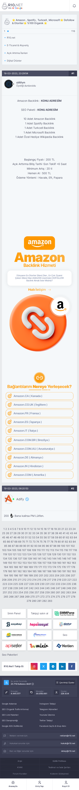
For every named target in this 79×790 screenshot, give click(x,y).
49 (18, 537)
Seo (65, 634)
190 (59, 571)
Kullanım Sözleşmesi (59, 774)
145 (59, 558)
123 (24, 554)
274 (53, 596)
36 (45, 533)
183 (24, 571)
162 (69, 562)
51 (26, 537)
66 (8, 541)
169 (31, 567)
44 (75, 533)
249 (68, 588)
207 (73, 575)
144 (54, 558)
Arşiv (20, 761)
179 (5, 571)
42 (67, 533)
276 (63, 596)
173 (50, 567)
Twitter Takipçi (46, 720)
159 (54, 562)
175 (59, 567)
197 (21, 575)
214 (34, 579)
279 (29, 600)
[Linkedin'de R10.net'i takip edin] (62, 666)
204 (57, 575)
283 (50, 600)
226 (21, 583)
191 (64, 571)
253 (15, 592)
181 (15, 571)
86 (9, 545)
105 (14, 550)
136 (15, 558)
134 (5, 558)
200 (36, 575)
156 (39, 562)
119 (5, 554)
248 (63, 588)
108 (29, 550)
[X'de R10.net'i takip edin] (43, 666)
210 (15, 579)
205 (62, 575)
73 (34, 541)
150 (10, 562)
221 (69, 579)
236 (74, 583)
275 (58, 596)
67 (12, 541)
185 (34, 571)
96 (47, 545)
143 (49, 558)
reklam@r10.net (67, 735)
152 (19, 562)
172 (45, 567)
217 (49, 579)
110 (39, 550)
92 (32, 545)
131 (64, 554)
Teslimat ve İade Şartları (59, 767)
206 (67, 575)
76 (44, 541)
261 (58, 592)
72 (30, 541)
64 (75, 537)
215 (39, 579)
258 (42, 592)
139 (30, 558)
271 (37, 596)
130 (59, 554)
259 (47, 592)
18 (52, 528)
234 (63, 583)
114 (57, 550)
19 (55, 528)
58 (52, 537)
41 (64, 533)
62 (67, 537)
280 (34, 600)
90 (24, 545)
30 (22, 533)
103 (4, 550)
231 (47, 583)
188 (49, 571)
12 (31, 528)
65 (4, 541)
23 (70, 528)
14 (38, 528)
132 (69, 554)
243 (36, 588)
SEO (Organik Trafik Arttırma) (15, 709)
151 (15, 562)
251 (5, 592)
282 (44, 600)
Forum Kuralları (20, 774)
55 (41, 537)
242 (31, 588)
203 (51, 575)
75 (41, 541)
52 (29, 537)
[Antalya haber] (14, 635)
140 (35, 558)
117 (70, 550)
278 (73, 596)
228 (31, 583)
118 (75, 550)
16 (45, 528)
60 (60, 537)
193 (74, 571)
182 (19, 571)
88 (17, 545)
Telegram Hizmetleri (49, 709)
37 (49, 533)
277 (68, 596)
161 (64, 562)
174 (54, 567)
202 (46, 575)
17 (48, 528)
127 (44, 554)
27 (11, 533)
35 (41, 533)
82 (66, 541)
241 (26, 588)
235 (68, 583)
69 (19, 541)
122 (19, 554)
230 (42, 583)
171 (40, 567)
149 (5, 562)
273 (47, 596)
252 (10, 592)
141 (39, 558)
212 (24, 579)
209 (9, 579)
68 (15, 541)
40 (60, 533)
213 (29, 579)
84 (74, 541)
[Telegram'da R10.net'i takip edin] (52, 666)
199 (31, 575)
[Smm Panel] (14, 624)
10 (25, 528)
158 (49, 562)
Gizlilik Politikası (59, 761)
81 (63, 541)
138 (25, 558)
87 (13, 545)
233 (58, 583)
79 (55, 541)
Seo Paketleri (10, 654)
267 (16, 596)
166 (16, 567)
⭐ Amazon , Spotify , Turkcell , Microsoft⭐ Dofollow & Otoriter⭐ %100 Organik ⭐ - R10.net (12, 6)
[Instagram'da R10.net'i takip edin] (34, 666)
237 (5, 588)
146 (64, 558)
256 (31, 592)
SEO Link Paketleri (10, 715)
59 (56, 537)
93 (35, 545)
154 (29, 562)
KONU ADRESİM (51, 100)
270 (32, 596)
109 (34, 550)
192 (69, 571)
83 (70, 541)
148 (74, 558)
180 (10, 571)
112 (47, 550)
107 (24, 550)
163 (74, 562)
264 (74, 592)
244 (42, 588)
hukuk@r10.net (68, 743)
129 (54, 554)
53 (33, 537)
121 (14, 554)
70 (23, 541)
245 (47, 588)
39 (56, 533)
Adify (20, 499)
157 (44, 562)
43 (71, 533)
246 (52, 588)
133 (74, 554)
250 (74, 588)
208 (4, 579)
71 (27, 541)
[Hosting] (65, 624)
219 (59, 579)
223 (4, 583)
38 (52, 533)
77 (48, 541)
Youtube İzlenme (47, 715)
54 (37, 537)
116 (66, 550)
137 (20, 558)
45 (3, 537)
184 (29, 571)
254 (20, 592)
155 (34, 562)
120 (10, 554)
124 (29, 554)
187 (44, 571)
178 (73, 567)
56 (45, 537)
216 (44, 579)
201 (41, 575)
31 (26, 533)
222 (74, 579)
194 (6, 575)
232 (52, 583)
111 (43, 550)
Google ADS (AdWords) (12, 726)
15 (41, 528)
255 (26, 592)
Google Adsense (9, 704)
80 (59, 541)
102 (73, 545)
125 (34, 554)
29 (18, 533)
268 (22, 596)
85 (5, 545)
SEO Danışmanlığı (10, 720)
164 (6, 567)
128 (49, 554)
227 (26, 583)
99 (58, 545)
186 (39, 571)
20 (59, 528)
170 (36, 567)
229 (37, 583)
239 (15, 588)
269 (27, 596)
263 (68, 592)
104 (9, 550)
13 (35, 528)
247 (58, 588)
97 (51, 545)
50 (22, 537)
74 (37, 541)
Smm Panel (14, 613)
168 (26, 567)
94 (39, 545)
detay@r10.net (68, 751)
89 (20, 545)
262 (63, 592)
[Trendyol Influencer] (39, 645)
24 (74, 528)
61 (64, 537)
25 (3, 533)
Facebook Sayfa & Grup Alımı (53, 726)
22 (66, 528)
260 (52, 592)
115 (61, 550)
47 (11, 537)
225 (15, 583)
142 (44, 558)
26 (7, 533)
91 (28, 545)
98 (54, 545)
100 (63, 545)
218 (54, 579)
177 (68, 567)
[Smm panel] (65, 613)
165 (11, 567)
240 (21, 588)
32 (29, 533)
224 (10, 583)
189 (54, 571)
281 (39, 600)
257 (37, 592)
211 (19, 579)
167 (21, 567)
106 (19, 550)
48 (14, 537)
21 (62, 528)
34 (37, 533)
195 (11, 575)
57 (49, 537)
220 (64, 579)
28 (14, 533)
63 (71, 537)
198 (26, 575)
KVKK (20, 767)
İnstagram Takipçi (48, 704)
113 (52, 550)
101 (68, 545)
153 (24, 562)
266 (11, 596)
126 (39, 554)
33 (33, 533)
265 (6, 596)
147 (69, 558)
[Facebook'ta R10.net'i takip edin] (71, 666)
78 (51, 541)
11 (28, 528)
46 (7, 537)
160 (59, 562)
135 (10, 558)
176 (64, 567)
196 (16, 575)
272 (42, 596)
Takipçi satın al (39, 613)
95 (43, 545)
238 (10, 588)
